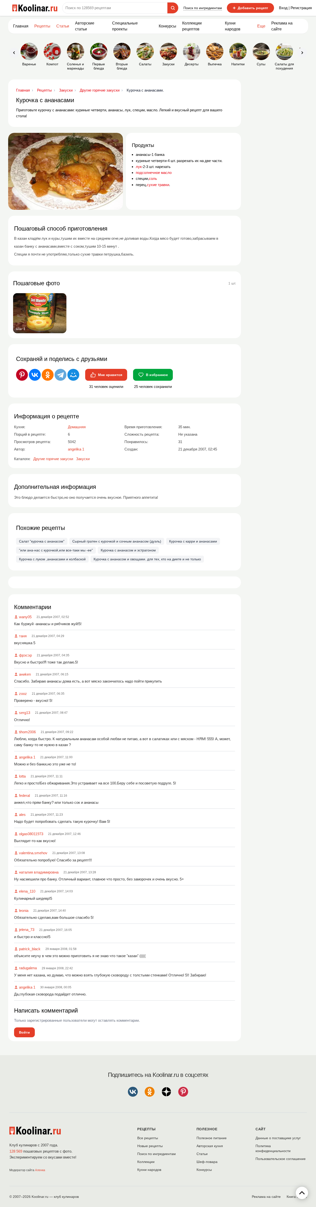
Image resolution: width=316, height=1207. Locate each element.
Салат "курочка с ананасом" (41, 541)
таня (23, 636)
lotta (22, 776)
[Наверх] (302, 1193)
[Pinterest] (22, 375)
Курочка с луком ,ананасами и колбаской (52, 559)
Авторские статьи (84, 26)
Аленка (40, 1170)
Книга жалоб (297, 1197)
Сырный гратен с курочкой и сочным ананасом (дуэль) (116, 541)
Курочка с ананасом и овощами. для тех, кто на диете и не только (147, 559)
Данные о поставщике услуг (278, 1138)
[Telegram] (60, 375)
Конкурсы (167, 26)
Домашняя (77, 427)
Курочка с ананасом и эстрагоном (128, 550)
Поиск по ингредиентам (202, 8)
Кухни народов (232, 26)
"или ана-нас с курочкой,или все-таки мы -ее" (56, 550)
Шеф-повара (207, 1162)
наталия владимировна (39, 872)
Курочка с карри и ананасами (193, 541)
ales (22, 814)
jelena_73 (26, 929)
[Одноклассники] (48, 375)
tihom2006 (27, 732)
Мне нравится (110, 375)
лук (139, 167)
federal (24, 795)
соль (153, 178)
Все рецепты (147, 1138)
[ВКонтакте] (35, 375)
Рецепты (42, 26)
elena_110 (27, 891)
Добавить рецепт (250, 8)
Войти (24, 1032)
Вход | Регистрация (295, 8)
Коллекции (146, 1162)
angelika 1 (27, 757)
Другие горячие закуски (53, 459)
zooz (23, 693)
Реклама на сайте (282, 26)
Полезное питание (212, 1138)
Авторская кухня (210, 1146)
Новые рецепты (150, 1146)
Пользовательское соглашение (281, 1159)
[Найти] (172, 7)
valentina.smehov (33, 853)
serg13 (24, 712)
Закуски (83, 459)
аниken (25, 674)
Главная (20, 26)
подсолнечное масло (154, 172)
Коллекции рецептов (192, 26)
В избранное (157, 375)
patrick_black (29, 949)
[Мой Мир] (73, 375)
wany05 (25, 617)
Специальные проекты (125, 26)
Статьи (202, 1154)
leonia (23, 910)
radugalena (28, 968)
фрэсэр (25, 655)
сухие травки (158, 185)
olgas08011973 (31, 834)
